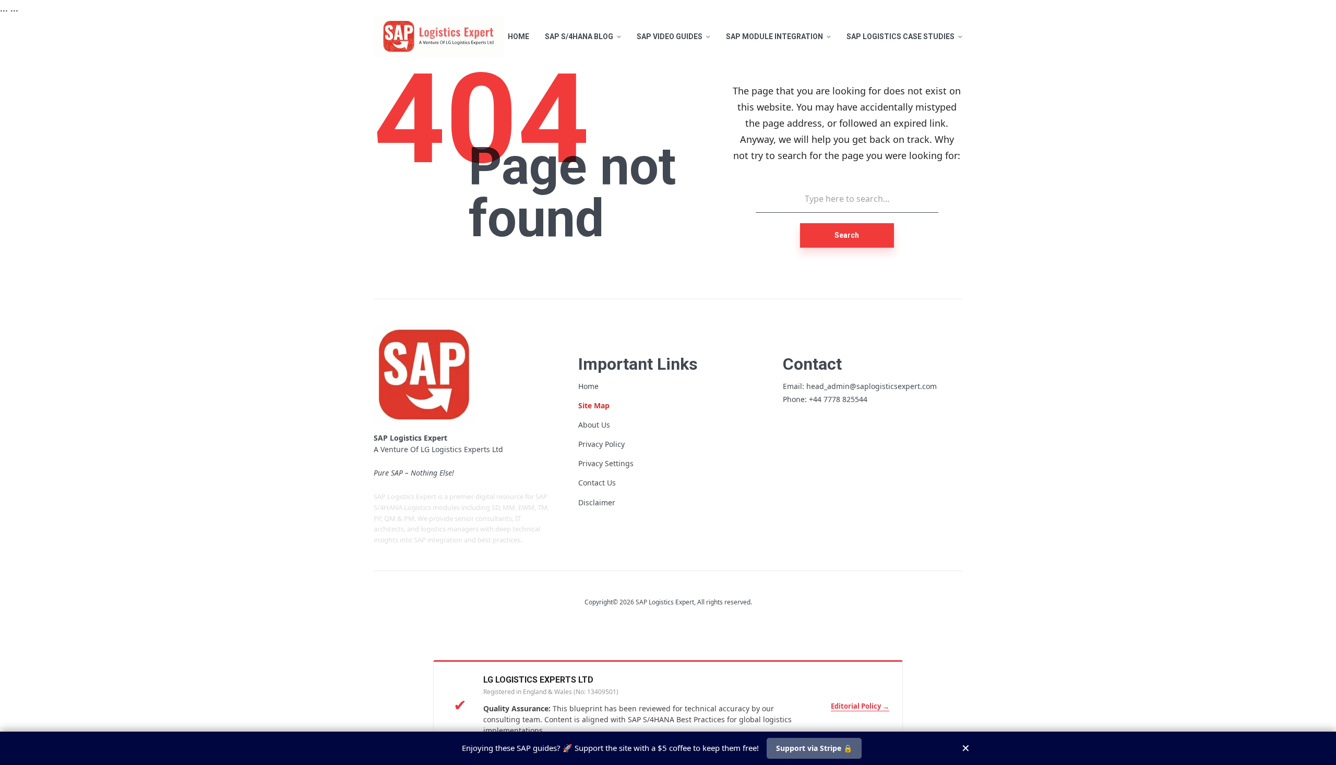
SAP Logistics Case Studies (900, 36)
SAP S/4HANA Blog (579, 36)
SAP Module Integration (774, 36)
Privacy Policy (601, 444)
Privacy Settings (606, 463)
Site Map (594, 405)
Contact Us (597, 483)
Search (846, 235)
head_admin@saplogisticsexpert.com (871, 386)
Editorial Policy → (860, 706)
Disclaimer (596, 502)
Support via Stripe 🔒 (814, 748)
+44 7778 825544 (838, 399)
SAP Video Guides (669, 36)
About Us (594, 425)
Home (518, 36)
